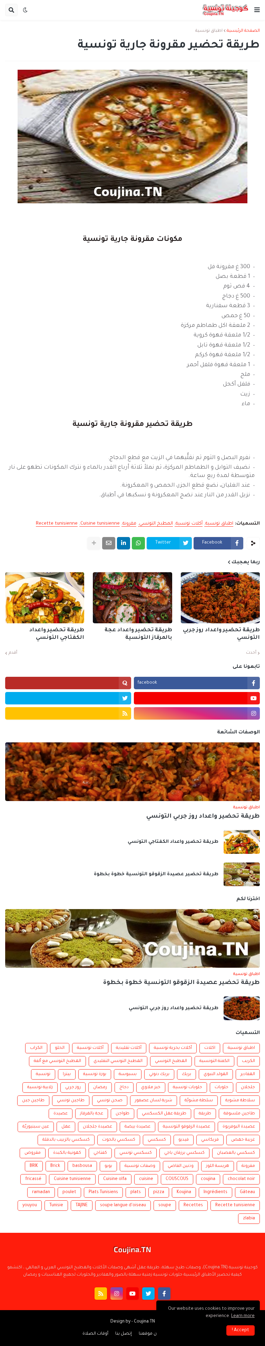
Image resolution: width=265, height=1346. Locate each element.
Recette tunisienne (57, 523)
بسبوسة (128, 1074)
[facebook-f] (164, 1293)
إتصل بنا (123, 1334)
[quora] (68, 683)
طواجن (122, 1113)
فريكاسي (210, 1140)
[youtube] (197, 698)
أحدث (251, 653)
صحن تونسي (109, 1100)
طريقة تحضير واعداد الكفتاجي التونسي (56, 634)
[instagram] (197, 713)
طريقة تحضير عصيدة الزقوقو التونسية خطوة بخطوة (156, 874)
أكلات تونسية (189, 523)
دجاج (124, 1087)
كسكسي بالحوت (118, 1140)
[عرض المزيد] (93, 543)
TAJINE (82, 1205)
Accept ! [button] (240, 1330)
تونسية (43, 1074)
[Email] (108, 543)
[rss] (68, 713)
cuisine (146, 1179)
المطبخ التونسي (156, 523)
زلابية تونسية (40, 1087)
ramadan (41, 1192)
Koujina (184, 1192)
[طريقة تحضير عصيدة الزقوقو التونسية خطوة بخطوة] (242, 874)
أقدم (13, 653)
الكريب (248, 1061)
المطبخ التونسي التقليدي (118, 1061)
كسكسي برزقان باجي (184, 1153)
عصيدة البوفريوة (239, 1126)
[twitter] (68, 698)
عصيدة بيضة (137, 1126)
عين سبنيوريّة (35, 1126)
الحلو (60, 1048)
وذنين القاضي (181, 1166)
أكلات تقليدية (128, 1048)
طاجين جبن (33, 1100)
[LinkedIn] (123, 543)
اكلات (209, 1048)
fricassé (33, 1179)
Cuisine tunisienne (100, 523)
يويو (108, 1166)
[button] (257, 10)
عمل (65, 1126)
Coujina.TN (144, 1321)
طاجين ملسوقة (239, 1113)
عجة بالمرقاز (91, 1113)
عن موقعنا (149, 1334)
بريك (186, 1074)
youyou (29, 1205)
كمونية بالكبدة (67, 1153)
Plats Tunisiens (103, 1192)
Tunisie (56, 1205)
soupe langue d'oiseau (123, 1205)
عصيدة (60, 1113)
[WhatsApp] (138, 543)
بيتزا (67, 1074)
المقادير (248, 1074)
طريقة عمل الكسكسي (164, 1113)
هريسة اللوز (217, 1166)
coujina (208, 1179)
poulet (69, 1192)
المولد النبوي (216, 1074)
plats (135, 1192)
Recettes (193, 1205)
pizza (158, 1192)
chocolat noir (241, 1179)
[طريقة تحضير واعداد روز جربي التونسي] (220, 597)
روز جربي (73, 1087)
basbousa (82, 1166)
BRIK (34, 1166)
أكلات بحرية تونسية (173, 1048)
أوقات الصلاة (95, 1334)
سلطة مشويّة (199, 1100)
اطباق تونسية (209, 31)
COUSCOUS (177, 1179)
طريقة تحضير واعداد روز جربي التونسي (221, 634)
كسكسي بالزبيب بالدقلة (66, 1140)
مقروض (32, 1153)
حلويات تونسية (187, 1087)
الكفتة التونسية (214, 1061)
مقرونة (129, 523)
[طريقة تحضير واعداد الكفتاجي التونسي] (44, 597)
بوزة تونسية (94, 1074)
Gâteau (247, 1192)
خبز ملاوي (150, 1087)
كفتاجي (100, 1153)
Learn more (243, 1316)
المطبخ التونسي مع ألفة (57, 1061)
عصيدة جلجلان (97, 1126)
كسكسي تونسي (135, 1153)
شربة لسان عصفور (153, 1100)
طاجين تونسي (71, 1100)
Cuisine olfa (115, 1179)
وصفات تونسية (140, 1166)
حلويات (221, 1087)
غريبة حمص (243, 1140)
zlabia (249, 1218)
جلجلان (248, 1087)
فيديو (183, 1140)
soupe (164, 1205)
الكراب (36, 1048)
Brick (55, 1166)
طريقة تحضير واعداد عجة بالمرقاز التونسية (138, 634)
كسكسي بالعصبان (236, 1153)
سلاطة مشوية (240, 1100)
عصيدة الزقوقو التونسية (186, 1126)
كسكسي (157, 1140)
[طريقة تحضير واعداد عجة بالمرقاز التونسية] (132, 597)
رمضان (100, 1087)
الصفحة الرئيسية (243, 31)
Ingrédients (215, 1192)
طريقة (205, 1113)
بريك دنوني (159, 1074)
